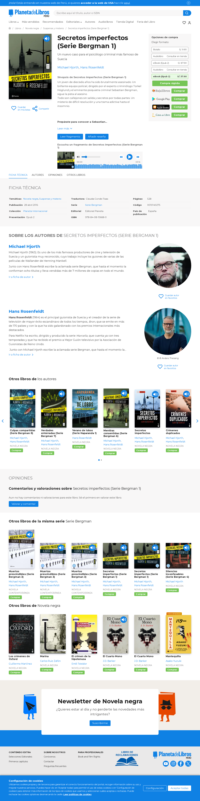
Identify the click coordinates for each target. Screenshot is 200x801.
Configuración (155, 788)
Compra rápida (170, 83)
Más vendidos (30, 21)
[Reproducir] (130, 157)
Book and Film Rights (89, 756)
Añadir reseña (97, 136)
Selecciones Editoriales (20, 756)
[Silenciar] (78, 156)
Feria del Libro (146, 21)
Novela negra (30, 198)
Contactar (49, 761)
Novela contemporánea (19, 591)
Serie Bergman (93, 205)
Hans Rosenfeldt (26, 311)
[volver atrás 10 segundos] (121, 157)
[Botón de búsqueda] (187, 13)
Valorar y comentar (24, 503)
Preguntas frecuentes (55, 766)
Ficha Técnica (18, 175)
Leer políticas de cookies (77, 794)
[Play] (46, 38)
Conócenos (49, 756)
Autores (90, 21)
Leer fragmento (70, 136)
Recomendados (53, 21)
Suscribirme (100, 723)
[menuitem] (14, 22)
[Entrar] (188, 23)
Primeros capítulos (18, 761)
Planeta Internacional (35, 211)
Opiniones (55, 175)
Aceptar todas (179, 788)
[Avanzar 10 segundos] (137, 157)
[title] (172, 755)
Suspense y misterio (50, 198)
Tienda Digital (125, 21)
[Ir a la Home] (10, 28)
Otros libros (76, 175)
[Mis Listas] (183, 23)
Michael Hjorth (24, 246)
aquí (127, 2)
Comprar (179, 90)
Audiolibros (105, 21)
